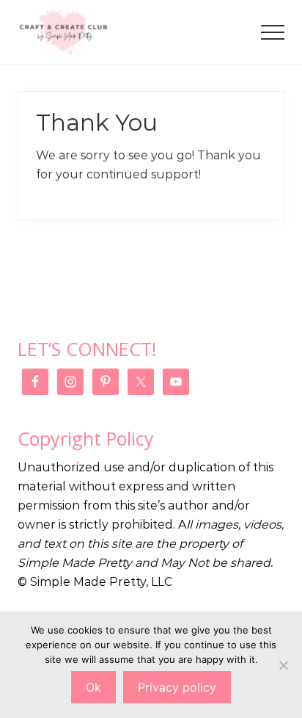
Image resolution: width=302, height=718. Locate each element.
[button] (272, 32)
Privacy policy (177, 687)
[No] (283, 665)
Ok (93, 687)
